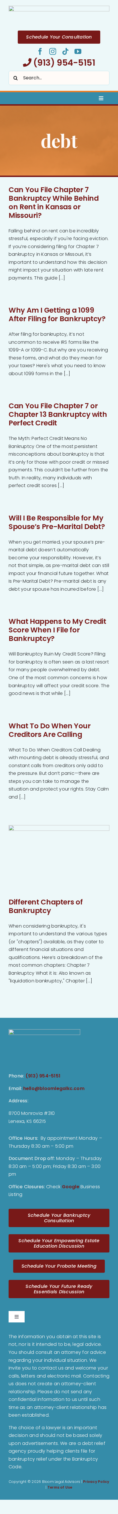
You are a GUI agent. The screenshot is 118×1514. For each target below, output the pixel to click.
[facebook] (40, 51)
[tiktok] (65, 51)
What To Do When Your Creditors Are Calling (50, 730)
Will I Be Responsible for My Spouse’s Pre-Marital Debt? (57, 522)
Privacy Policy (96, 1481)
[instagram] (52, 51)
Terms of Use (60, 1487)
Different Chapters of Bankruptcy (45, 906)
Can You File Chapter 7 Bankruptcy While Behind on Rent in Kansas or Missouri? (54, 202)
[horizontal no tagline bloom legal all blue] (59, 8)
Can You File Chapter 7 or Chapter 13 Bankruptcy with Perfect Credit (58, 414)
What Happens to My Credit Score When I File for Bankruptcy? (57, 630)
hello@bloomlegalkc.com (53, 1088)
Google (70, 1186)
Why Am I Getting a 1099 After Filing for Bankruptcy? (57, 314)
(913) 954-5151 (63, 63)
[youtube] (77, 51)
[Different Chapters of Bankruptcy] (59, 858)
